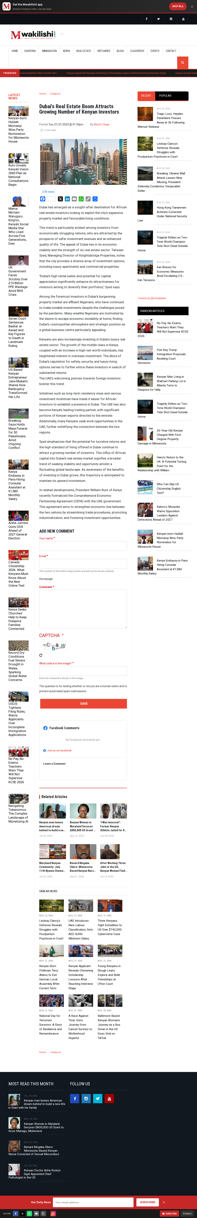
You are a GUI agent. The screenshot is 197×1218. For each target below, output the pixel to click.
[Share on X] (22, 1213)
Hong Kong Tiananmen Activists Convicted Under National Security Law (162, 214)
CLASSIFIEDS (137, 50)
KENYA (66, 50)
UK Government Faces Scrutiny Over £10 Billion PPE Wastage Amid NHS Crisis (18, 280)
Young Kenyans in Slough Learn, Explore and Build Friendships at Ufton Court (109, 975)
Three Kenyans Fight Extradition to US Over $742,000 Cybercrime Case (110, 927)
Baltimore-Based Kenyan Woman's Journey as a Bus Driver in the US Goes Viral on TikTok (109, 1027)
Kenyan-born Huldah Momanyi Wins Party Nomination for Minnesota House (18, 129)
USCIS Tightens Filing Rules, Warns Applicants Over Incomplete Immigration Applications (17, 719)
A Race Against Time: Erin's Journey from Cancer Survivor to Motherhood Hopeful (80, 1027)
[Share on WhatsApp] (29, 1213)
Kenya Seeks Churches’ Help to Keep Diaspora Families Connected (17, 619)
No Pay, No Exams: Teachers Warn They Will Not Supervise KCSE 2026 (16, 770)
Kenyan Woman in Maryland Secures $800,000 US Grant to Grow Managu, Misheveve (36, 1127)
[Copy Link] (43, 1213)
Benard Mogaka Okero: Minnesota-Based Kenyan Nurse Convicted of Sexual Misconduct (33, 1150)
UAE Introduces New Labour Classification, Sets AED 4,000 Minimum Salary (80, 929)
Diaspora (55, 93)
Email (42, 556)
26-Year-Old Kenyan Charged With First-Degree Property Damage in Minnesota (160, 437)
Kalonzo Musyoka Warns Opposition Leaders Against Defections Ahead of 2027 (159, 513)
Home (15, 50)
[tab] (146, 96)
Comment (45, 587)
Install (178, 6)
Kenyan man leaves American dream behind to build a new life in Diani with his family (36, 1104)
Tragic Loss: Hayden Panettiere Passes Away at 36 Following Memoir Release (161, 120)
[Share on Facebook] (15, 1213)
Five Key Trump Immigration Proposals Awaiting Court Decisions (162, 356)
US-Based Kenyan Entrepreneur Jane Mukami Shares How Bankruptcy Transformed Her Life (18, 383)
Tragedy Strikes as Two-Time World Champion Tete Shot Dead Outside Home (163, 244)
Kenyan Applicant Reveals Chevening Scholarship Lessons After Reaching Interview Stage (89, 73)
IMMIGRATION (49, 50)
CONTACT (171, 50)
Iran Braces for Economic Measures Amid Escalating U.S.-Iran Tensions (161, 273)
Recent (146, 95)
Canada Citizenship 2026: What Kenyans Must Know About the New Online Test (18, 573)
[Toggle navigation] (62, 33)
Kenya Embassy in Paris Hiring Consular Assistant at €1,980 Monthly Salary (16, 485)
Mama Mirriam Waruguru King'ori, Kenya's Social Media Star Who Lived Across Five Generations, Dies (18, 226)
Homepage (46, 578)
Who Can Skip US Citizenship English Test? (169, 488)
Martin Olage (101, 124)
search (182, 63)
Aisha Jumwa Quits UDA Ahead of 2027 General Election (18, 530)
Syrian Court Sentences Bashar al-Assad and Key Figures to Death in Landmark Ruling (17, 332)
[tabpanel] (163, 190)
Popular (165, 95)
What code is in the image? (55, 663)
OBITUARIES (103, 50)
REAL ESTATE (83, 50)
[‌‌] (146, 19)
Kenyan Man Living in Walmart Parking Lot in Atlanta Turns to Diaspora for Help (162, 383)
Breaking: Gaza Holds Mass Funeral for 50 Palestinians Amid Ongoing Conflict (17, 434)
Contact (187, 1213)
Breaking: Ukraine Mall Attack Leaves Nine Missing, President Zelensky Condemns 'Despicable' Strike (161, 182)
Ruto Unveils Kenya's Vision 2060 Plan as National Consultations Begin (18, 175)
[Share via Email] (36, 1213)
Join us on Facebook (59, 750)
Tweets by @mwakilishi (152, 298)
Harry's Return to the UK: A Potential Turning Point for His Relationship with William (162, 464)
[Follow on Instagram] (53, 1213)
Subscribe (171, 1213)
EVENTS (155, 50)
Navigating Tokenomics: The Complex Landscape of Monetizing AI (18, 813)
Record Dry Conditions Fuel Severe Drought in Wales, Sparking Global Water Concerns (17, 666)
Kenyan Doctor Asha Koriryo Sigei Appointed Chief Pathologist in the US (34, 1174)
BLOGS (120, 50)
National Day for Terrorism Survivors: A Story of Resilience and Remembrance (50, 1024)
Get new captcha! (40, 655)
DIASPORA (30, 50)
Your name (46, 538)
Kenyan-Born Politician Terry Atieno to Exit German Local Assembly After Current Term (49, 977)
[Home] (33, 35)
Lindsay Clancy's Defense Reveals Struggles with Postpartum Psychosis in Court (51, 929)
